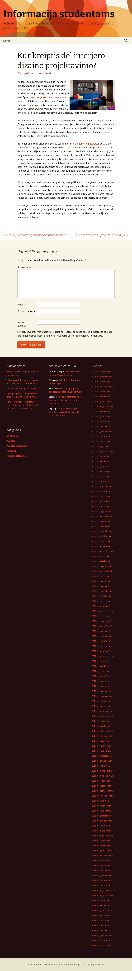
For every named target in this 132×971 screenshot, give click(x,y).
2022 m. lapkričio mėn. (102, 436)
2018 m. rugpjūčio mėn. (102, 656)
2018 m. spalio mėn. (101, 646)
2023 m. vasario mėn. (102, 421)
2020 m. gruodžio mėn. (102, 531)
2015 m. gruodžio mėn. (102, 815)
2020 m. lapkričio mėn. (102, 536)
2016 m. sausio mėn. (101, 810)
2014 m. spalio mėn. (101, 885)
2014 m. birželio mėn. (102, 905)
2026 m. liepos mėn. (101, 371)
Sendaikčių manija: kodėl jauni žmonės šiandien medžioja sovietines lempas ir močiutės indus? (22, 405)
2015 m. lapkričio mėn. (102, 820)
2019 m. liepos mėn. (101, 616)
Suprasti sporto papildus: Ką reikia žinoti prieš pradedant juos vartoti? (64, 412)
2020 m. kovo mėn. (100, 576)
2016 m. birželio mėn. (102, 785)
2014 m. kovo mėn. (100, 920)
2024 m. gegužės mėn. (102, 401)
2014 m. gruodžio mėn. (102, 875)
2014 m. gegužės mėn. (102, 910)
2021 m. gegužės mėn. (102, 511)
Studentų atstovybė (16, 455)
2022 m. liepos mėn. (101, 456)
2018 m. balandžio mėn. (103, 676)
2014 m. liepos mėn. (101, 900)
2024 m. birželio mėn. (102, 396)
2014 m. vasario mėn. (102, 925)
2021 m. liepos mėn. (101, 506)
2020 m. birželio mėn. (102, 561)
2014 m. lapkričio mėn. (102, 880)
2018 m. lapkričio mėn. (102, 641)
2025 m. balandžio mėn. (103, 386)
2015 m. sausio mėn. (101, 870)
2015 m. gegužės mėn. (102, 850)
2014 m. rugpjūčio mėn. (102, 895)
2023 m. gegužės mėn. (102, 416)
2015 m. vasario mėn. (102, 865)
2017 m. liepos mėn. (101, 720)
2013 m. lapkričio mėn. (102, 940)
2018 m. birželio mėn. (102, 666)
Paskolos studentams (16, 445)
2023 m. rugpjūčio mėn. (102, 406)
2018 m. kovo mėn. (100, 681)
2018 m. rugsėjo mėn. (102, 651)
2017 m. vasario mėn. (102, 745)
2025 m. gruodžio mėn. (102, 376)
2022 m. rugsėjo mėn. (102, 446)
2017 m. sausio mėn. (101, 750)
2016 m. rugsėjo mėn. (102, 770)
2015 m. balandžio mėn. (103, 855)
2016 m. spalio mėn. (101, 765)
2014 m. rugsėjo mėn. (102, 890)
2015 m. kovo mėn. (100, 860)
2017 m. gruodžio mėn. (102, 695)
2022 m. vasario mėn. (102, 481)
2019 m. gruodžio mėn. (102, 591)
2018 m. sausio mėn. (101, 691)
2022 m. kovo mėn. (100, 476)
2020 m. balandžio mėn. (103, 571)
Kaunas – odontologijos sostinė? (22, 388)
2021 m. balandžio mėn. (103, 516)
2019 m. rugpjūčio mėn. (102, 611)
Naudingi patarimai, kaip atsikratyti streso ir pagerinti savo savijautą (65, 400)
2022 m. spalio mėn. (101, 441)
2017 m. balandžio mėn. (103, 735)
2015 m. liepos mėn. (101, 840)
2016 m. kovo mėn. (100, 800)
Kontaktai (8, 40)
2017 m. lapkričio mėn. (102, 700)
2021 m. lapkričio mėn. (102, 491)
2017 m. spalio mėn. (101, 705)
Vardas (21, 304)
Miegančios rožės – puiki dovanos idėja (102, 235)
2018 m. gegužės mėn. (102, 671)
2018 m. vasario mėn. (102, 686)
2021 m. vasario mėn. (102, 521)
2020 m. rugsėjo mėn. (102, 546)
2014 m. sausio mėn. (101, 930)
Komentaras (25, 267)
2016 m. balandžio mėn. (103, 795)
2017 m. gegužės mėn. (102, 730)
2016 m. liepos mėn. (101, 780)
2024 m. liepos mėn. (101, 391)
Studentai (46, 73)
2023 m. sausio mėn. (101, 426)
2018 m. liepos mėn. (101, 661)
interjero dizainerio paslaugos (82, 143)
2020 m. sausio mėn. (101, 586)
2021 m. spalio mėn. (101, 496)
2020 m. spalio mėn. (101, 541)
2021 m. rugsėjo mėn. (102, 501)
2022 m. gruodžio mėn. (102, 431)
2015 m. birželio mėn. (102, 845)
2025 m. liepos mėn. (101, 381)
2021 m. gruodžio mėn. (102, 486)
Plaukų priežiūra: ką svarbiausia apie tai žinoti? (34, 235)
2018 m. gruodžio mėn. (102, 636)
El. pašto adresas (26, 313)
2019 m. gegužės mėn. (102, 621)
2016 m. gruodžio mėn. (102, 755)
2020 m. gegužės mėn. (102, 566)
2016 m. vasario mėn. (102, 805)
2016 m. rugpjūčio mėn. (102, 775)
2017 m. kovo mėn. (100, 740)
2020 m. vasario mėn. (102, 581)
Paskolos (10, 440)
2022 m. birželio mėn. (102, 461)
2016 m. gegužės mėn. (102, 790)
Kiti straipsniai (13, 435)
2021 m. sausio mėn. (101, 526)
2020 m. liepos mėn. (101, 556)
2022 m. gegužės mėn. (102, 466)
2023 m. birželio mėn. (102, 411)
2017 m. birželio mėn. (102, 725)
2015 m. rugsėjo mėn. (102, 830)
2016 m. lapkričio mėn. (102, 760)
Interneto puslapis (22, 323)
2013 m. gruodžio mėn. (102, 935)
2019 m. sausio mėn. (101, 631)
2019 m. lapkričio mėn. (102, 596)
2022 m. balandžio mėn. (103, 471)
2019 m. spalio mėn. (101, 601)
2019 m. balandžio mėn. (103, 626)
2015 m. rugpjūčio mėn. (102, 835)
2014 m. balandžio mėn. (103, 915)
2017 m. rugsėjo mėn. (102, 710)
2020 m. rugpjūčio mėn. (102, 551)
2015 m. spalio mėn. (101, 825)
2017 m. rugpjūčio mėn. (102, 715)
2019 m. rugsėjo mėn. (102, 606)
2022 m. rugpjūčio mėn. (102, 451)
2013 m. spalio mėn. (101, 945)
